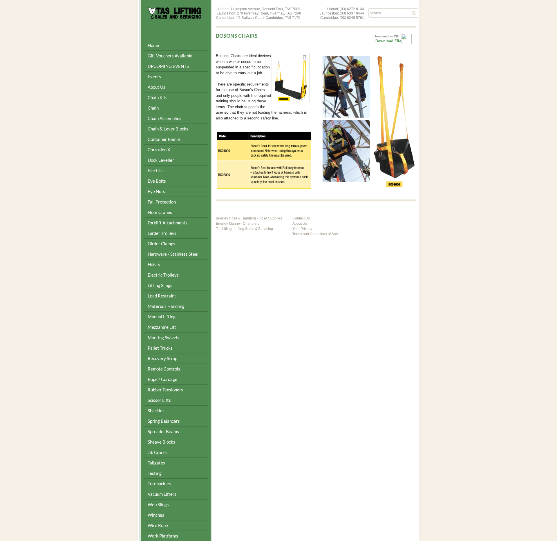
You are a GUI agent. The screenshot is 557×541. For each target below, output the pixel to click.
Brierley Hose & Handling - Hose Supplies (249, 218)
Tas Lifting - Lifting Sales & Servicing (244, 229)
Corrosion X (159, 149)
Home (153, 45)
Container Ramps (164, 139)
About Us (299, 224)
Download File (388, 41)
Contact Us (301, 218)
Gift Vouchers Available (170, 55)
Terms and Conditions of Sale (315, 234)
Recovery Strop (162, 358)
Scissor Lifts (159, 400)
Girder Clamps (161, 243)
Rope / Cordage (162, 379)
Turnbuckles (159, 483)
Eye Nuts (156, 191)
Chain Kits (157, 97)
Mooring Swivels (163, 337)
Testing (155, 473)
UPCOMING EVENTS (168, 66)
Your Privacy (302, 229)
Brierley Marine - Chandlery (237, 224)
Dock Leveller (161, 160)
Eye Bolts (157, 181)
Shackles (156, 410)
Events (154, 76)
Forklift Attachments (167, 222)
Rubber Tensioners (165, 389)
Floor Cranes (160, 212)
